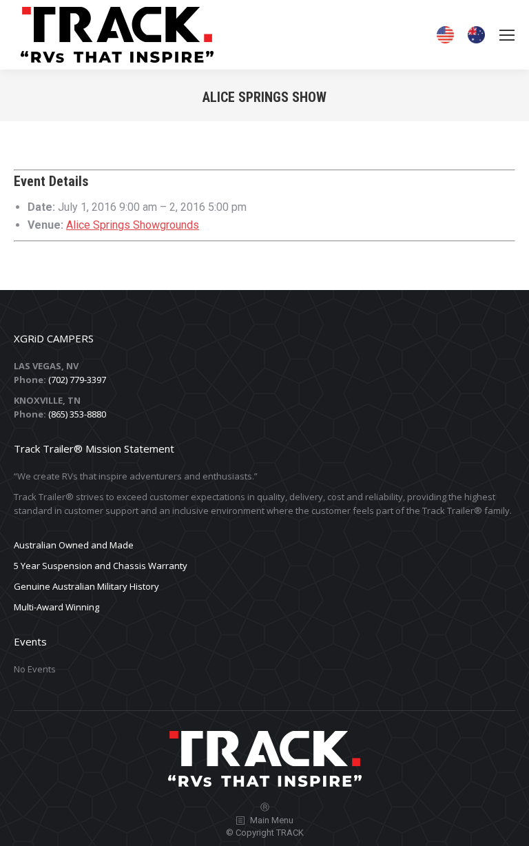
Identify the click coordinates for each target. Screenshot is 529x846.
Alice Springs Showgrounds (132, 224)
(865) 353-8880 (77, 414)
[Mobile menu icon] (507, 35)
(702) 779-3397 (77, 379)
